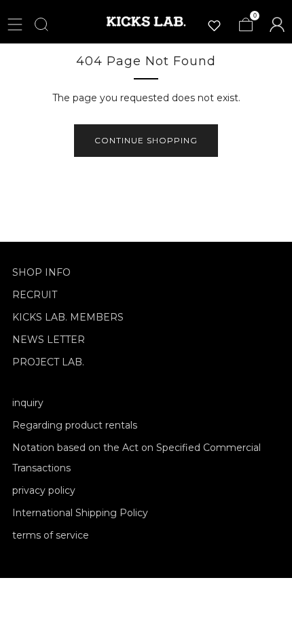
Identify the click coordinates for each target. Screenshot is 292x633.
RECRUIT (34, 295)
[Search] (41, 24)
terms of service (50, 535)
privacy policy (43, 490)
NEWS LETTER (48, 339)
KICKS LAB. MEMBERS (68, 317)
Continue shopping (146, 140)
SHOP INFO (41, 272)
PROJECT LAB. (48, 362)
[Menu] (15, 24)
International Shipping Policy (80, 513)
